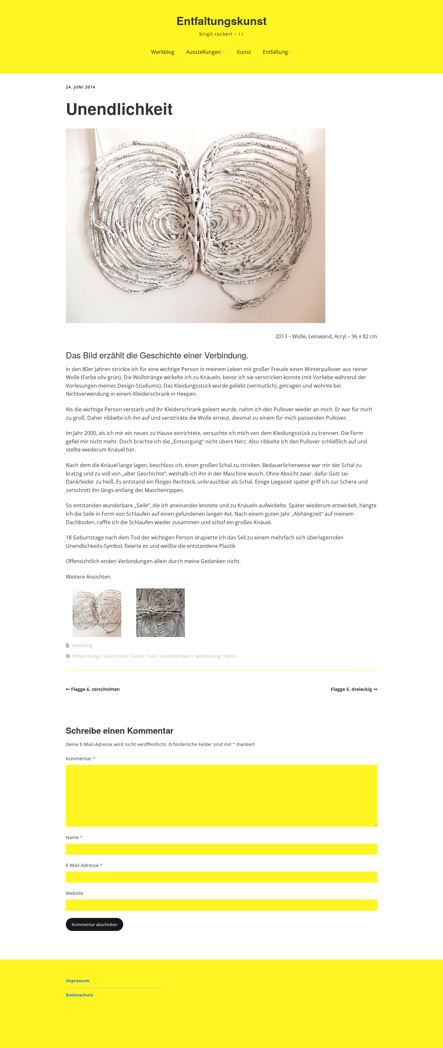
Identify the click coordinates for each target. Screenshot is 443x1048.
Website (74, 893)
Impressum (78, 980)
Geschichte (115, 656)
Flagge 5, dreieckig (351, 689)
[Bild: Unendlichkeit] (97, 635)
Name (74, 837)
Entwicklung (86, 656)
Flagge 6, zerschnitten (95, 689)
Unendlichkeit (176, 656)
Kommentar (80, 758)
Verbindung (208, 656)
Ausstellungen (203, 51)
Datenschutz (79, 995)
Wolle (231, 656)
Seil (152, 656)
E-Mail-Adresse (84, 865)
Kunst (244, 51)
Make (91, 1030)
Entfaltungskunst (221, 20)
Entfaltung (275, 51)
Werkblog (162, 51)
